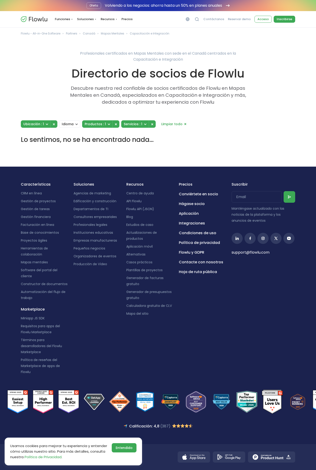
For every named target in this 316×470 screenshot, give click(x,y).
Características (36, 184)
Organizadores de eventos (95, 256)
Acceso (263, 19)
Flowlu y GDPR (191, 252)
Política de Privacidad (43, 456)
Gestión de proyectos (38, 201)
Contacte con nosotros (201, 262)
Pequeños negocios (89, 248)
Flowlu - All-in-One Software (40, 33)
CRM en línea (31, 193)
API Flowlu (134, 201)
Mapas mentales (34, 262)
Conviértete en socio (198, 194)
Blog (129, 217)
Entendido (124, 447)
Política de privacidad (199, 242)
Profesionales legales (90, 224)
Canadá (89, 33)
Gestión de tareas (35, 209)
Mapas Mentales (112, 33)
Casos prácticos (139, 262)
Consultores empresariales (95, 217)
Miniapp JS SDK (33, 318)
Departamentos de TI (91, 209)
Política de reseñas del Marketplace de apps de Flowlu (40, 366)
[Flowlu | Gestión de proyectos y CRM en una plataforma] (34, 19)
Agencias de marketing (92, 193)
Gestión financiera (36, 217)
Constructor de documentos (44, 284)
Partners (71, 33)
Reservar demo (239, 19)
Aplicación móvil (139, 246)
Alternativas (136, 254)
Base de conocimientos (40, 232)
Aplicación (189, 213)
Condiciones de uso (197, 233)
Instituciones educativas (93, 232)
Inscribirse (284, 19)
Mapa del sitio (137, 313)
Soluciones (85, 19)
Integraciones (192, 223)
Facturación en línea (37, 224)
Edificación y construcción (95, 201)
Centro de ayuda (140, 193)
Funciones (62, 19)
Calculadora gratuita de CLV (149, 305)
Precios (127, 19)
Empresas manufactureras (95, 240)
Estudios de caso (139, 224)
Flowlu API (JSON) (140, 209)
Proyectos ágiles (34, 240)
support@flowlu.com (251, 252)
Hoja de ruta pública (198, 271)
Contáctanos (213, 19)
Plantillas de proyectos (144, 270)
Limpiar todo (172, 124)
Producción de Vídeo (90, 264)
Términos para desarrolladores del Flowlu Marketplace (41, 346)
